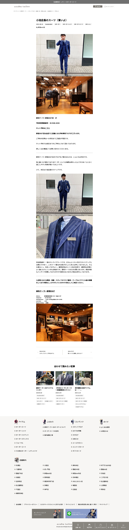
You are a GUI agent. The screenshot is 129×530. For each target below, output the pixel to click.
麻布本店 (75, 465)
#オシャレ (88, 24)
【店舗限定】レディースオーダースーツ (64, 2)
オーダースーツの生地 (51, 431)
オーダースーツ (21, 427)
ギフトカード (77, 451)
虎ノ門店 (47, 469)
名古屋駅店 (19, 485)
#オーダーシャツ (67, 24)
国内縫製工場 (48, 435)
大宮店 (46, 465)
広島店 (75, 489)
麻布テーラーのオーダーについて (55, 427)
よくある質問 (105, 427)
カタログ (75, 435)
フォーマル (19, 443)
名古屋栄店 (104, 481)
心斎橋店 (104, 485)
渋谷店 (103, 473)
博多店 (103, 489)
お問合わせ (104, 431)
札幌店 (18, 465)
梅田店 (75, 485)
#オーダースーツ (78, 24)
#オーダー (57, 24)
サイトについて (70, 504)
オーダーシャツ (21, 431)
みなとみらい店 (78, 481)
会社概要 (18, 504)
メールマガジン (78, 443)
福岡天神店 (19, 493)
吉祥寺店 (19, 481)
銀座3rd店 (76, 469)
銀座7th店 (19, 473)
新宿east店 (48, 473)
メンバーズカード (78, 447)
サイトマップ (103, 504)
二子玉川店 (104, 477)
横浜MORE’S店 (49, 481)
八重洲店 (19, 469)
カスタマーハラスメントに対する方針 (51, 504)
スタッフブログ (78, 427)
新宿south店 (77, 473)
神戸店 (46, 489)
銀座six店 (104, 469)
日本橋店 (75, 477)
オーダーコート (21, 447)
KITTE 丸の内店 (106, 465)
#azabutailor (48, 24)
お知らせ (75, 439)
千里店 (18, 489)
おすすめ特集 (77, 431)
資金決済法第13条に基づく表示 (87, 504)
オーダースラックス (22, 439)
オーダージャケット (22, 435)
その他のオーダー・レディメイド (26, 451)
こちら (47, 128)
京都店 (46, 485)
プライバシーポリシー (30, 504)
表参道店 (47, 477)
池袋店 (18, 477)
